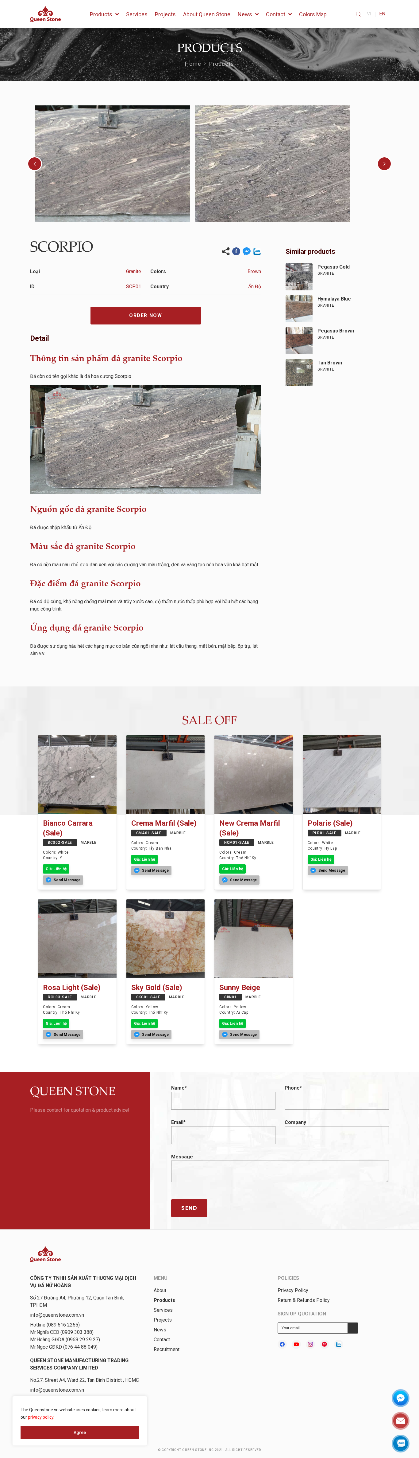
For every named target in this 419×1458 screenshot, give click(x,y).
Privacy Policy (293, 1290)
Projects (163, 1320)
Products (221, 64)
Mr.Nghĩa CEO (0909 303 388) (62, 1332)
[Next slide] (384, 163)
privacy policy (40, 1417)
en (382, 14)
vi (369, 14)
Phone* (293, 1088)
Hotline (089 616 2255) (55, 1325)
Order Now (145, 315)
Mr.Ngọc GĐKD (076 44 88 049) (64, 1347)
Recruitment (166, 1349)
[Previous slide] (34, 163)
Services (163, 1310)
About (160, 1290)
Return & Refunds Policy (304, 1300)
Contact (162, 1339)
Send (189, 1208)
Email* (178, 1122)
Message (182, 1157)
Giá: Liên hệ (56, 869)
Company (295, 1122)
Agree (80, 1432)
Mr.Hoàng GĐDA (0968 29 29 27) (65, 1339)
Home (193, 64)
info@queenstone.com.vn (57, 1315)
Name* (179, 1088)
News (160, 1330)
